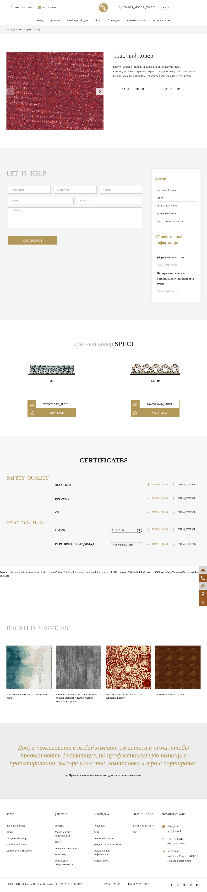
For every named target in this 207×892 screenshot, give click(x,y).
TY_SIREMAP (112, 884)
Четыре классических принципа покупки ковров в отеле (175, 278)
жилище (10, 29)
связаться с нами (136, 20)
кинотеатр (60, 854)
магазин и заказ (161, 20)
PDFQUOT (62, 498)
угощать (59, 825)
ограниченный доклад (74, 544)
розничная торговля (66, 848)
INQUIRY (175, 89)
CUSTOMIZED (135, 89)
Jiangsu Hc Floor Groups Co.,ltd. (42, 884)
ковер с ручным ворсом (170, 221)
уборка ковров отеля (170, 257)
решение (55, 20)
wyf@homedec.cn (51, 7)
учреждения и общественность (64, 862)
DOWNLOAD (160, 484)
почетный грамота (104, 838)
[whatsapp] (203, 586)
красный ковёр (33, 29)
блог (97, 20)
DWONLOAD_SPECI (55, 404)
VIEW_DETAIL (187, 484)
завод (60, 529)
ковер (40, 20)
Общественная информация (169, 239)
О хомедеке (114, 20)
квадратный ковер (167, 205)
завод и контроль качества (108, 844)
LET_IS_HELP (26, 173)
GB (57, 512)
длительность (101, 860)
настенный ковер (166, 190)
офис (57, 841)
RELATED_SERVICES (37, 628)
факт (96, 832)
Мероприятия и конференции (63, 834)
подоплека (99, 825)
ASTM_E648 (63, 484)
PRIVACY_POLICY (138, 884)
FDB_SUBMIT (32, 240)
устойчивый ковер (167, 213)
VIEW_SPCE (56, 412)
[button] (100, 91)
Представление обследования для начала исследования (105, 775)
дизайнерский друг (77, 20)
